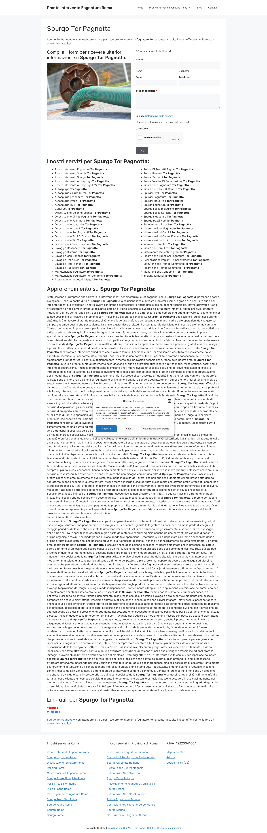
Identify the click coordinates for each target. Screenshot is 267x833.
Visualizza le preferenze (155, 428)
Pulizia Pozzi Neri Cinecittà (123, 773)
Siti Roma (140, 828)
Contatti (212, 7)
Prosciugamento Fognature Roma (67, 794)
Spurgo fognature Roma (61, 757)
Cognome (184, 70)
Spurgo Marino (116, 809)
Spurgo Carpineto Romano (123, 762)
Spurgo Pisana (116, 788)
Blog (199, 7)
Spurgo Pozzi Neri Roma (62, 799)
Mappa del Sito (175, 752)
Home (140, 7)
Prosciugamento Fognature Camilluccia (131, 783)
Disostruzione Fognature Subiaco (127, 752)
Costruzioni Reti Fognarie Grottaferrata (131, 757)
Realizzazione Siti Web (120, 828)
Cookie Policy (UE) (177, 762)
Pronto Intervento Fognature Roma (79, 7)
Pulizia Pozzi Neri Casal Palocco (126, 794)
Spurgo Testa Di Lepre (120, 778)
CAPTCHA (142, 128)
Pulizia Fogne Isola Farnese (123, 799)
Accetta (106, 428)
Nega (129, 428)
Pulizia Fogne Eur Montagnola (125, 767)
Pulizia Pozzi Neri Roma (61, 783)
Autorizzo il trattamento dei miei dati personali (163, 122)
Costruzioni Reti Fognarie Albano (127, 815)
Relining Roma (56, 767)
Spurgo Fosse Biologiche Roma (66, 778)
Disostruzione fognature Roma (66, 762)
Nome (139, 70)
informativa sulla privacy (159, 115)
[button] (169, 401)
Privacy (170, 757)
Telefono (185, 77)
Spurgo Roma (55, 815)
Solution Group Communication (164, 828)
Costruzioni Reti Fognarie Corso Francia (131, 804)
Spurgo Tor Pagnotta (60, 719)
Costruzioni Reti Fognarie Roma (66, 773)
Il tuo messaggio (146, 90)
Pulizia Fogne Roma (59, 788)
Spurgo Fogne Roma (59, 804)
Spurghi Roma (55, 809)
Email (140, 77)
